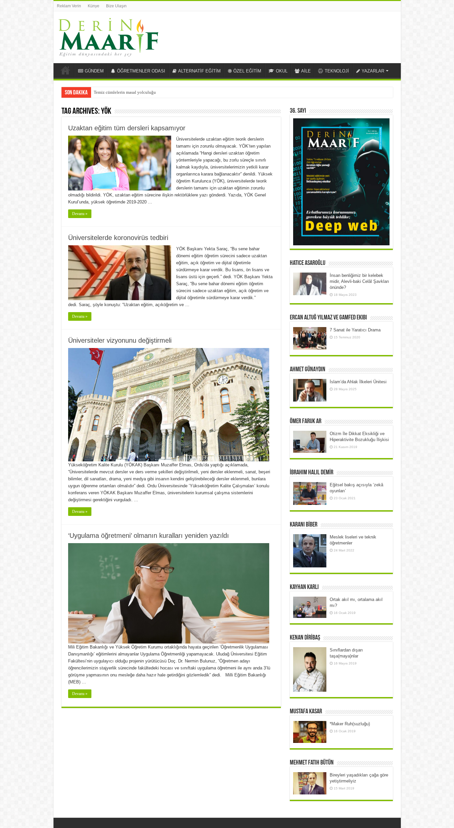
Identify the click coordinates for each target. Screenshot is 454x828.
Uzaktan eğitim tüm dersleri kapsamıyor (126, 128)
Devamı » (79, 213)
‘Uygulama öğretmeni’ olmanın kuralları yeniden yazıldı (148, 535)
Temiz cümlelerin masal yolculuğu (125, 92)
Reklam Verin (69, 6)
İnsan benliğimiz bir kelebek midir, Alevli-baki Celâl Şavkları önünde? (359, 281)
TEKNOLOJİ (337, 70)
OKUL (281, 70)
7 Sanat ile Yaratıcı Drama (355, 329)
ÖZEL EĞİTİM (247, 70)
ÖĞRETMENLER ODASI (141, 70)
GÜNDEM (94, 70)
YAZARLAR (373, 70)
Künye (93, 6)
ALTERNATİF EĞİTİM (199, 70)
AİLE (306, 70)
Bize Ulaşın (116, 6)
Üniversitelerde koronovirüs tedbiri (118, 237)
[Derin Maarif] (108, 36)
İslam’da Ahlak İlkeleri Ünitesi (358, 381)
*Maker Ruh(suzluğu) (350, 723)
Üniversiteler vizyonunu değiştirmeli (119, 340)
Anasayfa (65, 70)
